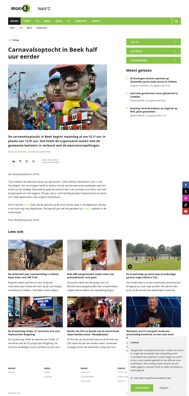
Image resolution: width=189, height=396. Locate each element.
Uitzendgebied (87, 377)
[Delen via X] (26, 161)
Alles (12, 28)
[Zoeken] (176, 21)
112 (37, 21)
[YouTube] (185, 211)
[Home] (20, 9)
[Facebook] (185, 184)
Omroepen (81, 21)
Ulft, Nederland (51, 8)
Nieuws (14, 21)
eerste (26, 204)
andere (87, 208)
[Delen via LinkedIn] (13, 161)
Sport (26, 21)
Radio (59, 21)
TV (68, 21)
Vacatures (86, 381)
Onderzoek (41, 28)
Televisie (48, 377)
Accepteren (142, 387)
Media (47, 21)
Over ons (85, 372)
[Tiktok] (185, 204)
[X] (185, 191)
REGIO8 (95, 21)
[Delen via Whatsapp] (33, 161)
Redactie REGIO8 (17, 151)
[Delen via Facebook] (20, 161)
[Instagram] (185, 198)
